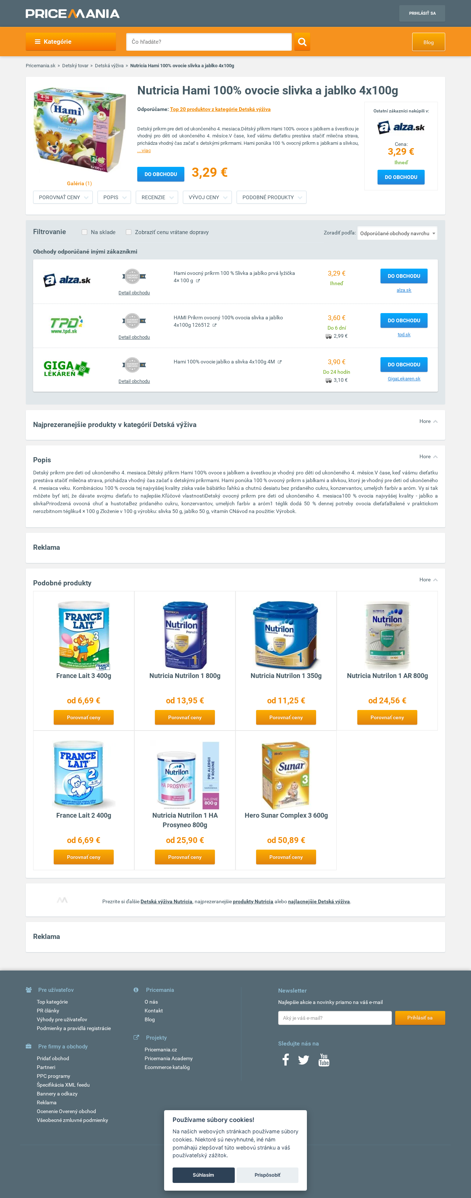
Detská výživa (109, 65)
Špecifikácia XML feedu (63, 1085)
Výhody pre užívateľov (62, 1019)
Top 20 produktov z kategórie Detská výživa (220, 109)
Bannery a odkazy (57, 1094)
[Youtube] (324, 1062)
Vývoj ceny (204, 197)
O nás (151, 1002)
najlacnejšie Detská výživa (319, 901)
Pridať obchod (53, 1058)
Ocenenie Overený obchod (66, 1111)
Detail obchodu (134, 292)
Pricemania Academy (169, 1058)
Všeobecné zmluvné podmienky (72, 1120)
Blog (429, 42)
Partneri (46, 1067)
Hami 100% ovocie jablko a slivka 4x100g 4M (225, 362)
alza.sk (404, 290)
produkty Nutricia (253, 901)
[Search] (302, 41)
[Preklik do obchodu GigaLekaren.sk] (67, 368)
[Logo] (401, 127)
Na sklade (103, 232)
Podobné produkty (268, 197)
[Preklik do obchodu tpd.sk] (67, 324)
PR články (48, 1011)
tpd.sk (404, 334)
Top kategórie (52, 1002)
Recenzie (153, 197)
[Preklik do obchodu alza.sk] (67, 280)
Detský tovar (75, 65)
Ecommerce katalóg (167, 1067)
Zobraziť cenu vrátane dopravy (172, 232)
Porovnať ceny (59, 197)
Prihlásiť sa (422, 13)
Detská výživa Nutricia (166, 901)
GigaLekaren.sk (404, 378)
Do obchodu (401, 177)
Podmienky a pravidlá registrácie (74, 1028)
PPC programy (53, 1076)
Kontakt (154, 1011)
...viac (144, 150)
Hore (425, 421)
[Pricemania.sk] (73, 13)
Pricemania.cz (161, 1049)
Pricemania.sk (41, 65)
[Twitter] (304, 1062)
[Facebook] (285, 1062)
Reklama (47, 1102)
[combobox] (397, 233)
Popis (110, 197)
